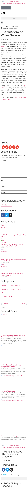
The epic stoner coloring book (11, 436)
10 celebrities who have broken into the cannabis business (13, 336)
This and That (6, 296)
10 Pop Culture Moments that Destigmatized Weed (11, 365)
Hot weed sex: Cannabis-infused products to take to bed (12, 245)
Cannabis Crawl (13, 285)
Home (4, 285)
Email (3, 186)
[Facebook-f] (3, 215)
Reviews (20, 289)
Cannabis (5, 289)
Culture (13, 289)
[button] (14, 18)
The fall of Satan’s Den (8, 391)
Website (3, 192)
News (4, 293)
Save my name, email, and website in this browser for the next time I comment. (13, 201)
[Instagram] (10, 215)
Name (3, 180)
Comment (4, 160)
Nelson (3, 46)
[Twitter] (7, 215)
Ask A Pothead (13, 293)
